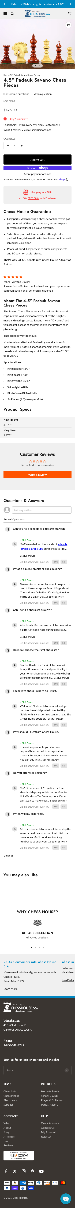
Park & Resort (49, 1104)
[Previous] (4, 4)
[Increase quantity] (21, 145)
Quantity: (9, 138)
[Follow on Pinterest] (32, 1171)
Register (46, 1136)
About (7, 1127)
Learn (6, 1141)
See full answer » (28, 555)
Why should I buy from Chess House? (36, 731)
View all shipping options (36, 129)
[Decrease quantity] (8, 145)
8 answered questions (16, 93)
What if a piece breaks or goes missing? (37, 568)
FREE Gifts (33, 198)
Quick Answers (50, 1123)
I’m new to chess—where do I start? (35, 690)
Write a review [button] (37, 474)
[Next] (71, 4)
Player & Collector (52, 1100)
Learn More (10, 988)
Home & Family (50, 1091)
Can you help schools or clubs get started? (39, 528)
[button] (55, 562)
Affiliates (9, 1136)
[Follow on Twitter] (14, 1171)
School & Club (49, 1095)
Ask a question (43, 93)
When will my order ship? (28, 813)
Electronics (10, 1100)
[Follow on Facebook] (5, 1171)
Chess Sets (9, 1091)
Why (6, 1123)
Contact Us (48, 1127)
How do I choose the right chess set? (36, 649)
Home (6, 75)
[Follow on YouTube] (41, 1171)
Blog (6, 1132)
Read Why (68, 980)
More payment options (37, 173)
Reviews (8, 1145)
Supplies (8, 1104)
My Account (48, 1132)
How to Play (58, 710)
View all (8, 855)
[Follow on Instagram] (23, 1171)
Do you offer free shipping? (30, 772)
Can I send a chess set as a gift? (32, 609)
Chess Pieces (11, 1095)
